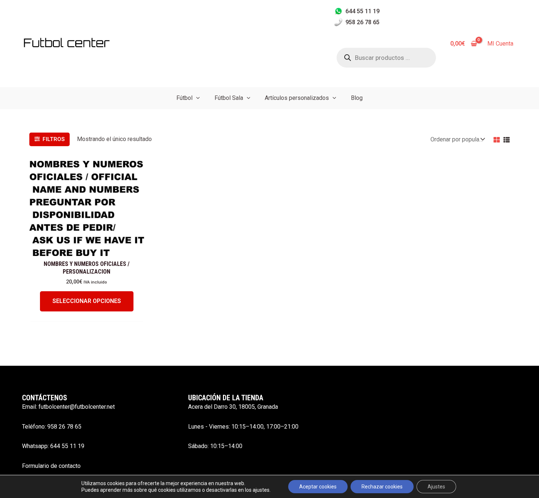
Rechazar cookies (382, 487)
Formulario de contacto (51, 465)
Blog (357, 97)
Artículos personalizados (297, 97)
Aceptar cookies (318, 487)
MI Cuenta (500, 43)
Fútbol (184, 97)
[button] (196, 97)
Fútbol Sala (228, 97)
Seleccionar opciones (86, 300)
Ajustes (436, 487)
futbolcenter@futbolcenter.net (76, 406)
